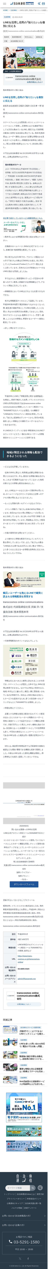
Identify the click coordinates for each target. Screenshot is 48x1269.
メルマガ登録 (16, 1208)
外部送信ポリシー (34, 1199)
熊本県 (6, 37)
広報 (5, 41)
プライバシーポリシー (16, 1199)
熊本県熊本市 (16, 37)
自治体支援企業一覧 (33, 1203)
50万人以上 (29, 37)
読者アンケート (30, 1208)
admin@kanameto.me (27, 979)
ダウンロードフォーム (24, 884)
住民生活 (39, 37)
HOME (5, 10)
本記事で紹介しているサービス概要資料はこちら (22, 218)
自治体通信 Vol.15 (17, 41)
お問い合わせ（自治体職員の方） (16, 1216)
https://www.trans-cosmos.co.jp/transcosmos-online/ (29, 959)
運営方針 (40, 1194)
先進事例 (13, 10)
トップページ (9, 1194)
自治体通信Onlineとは (26, 1194)
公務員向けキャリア (15, 1203)
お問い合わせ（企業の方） (13, 1225)
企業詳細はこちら (34, 82)
